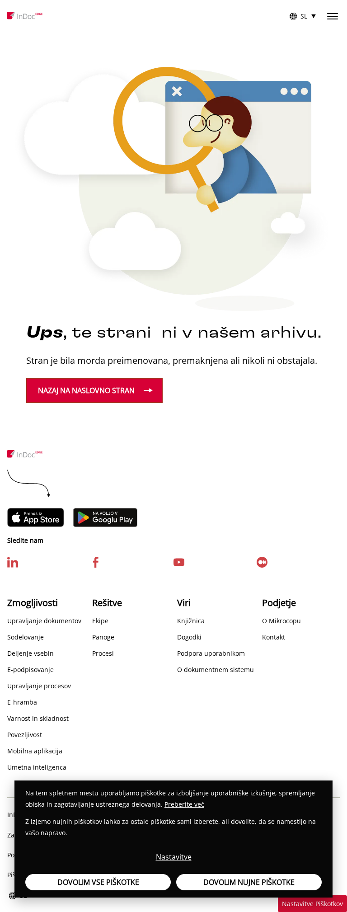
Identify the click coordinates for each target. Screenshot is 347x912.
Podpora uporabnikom (211, 653)
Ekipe (100, 620)
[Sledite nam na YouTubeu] (179, 561)
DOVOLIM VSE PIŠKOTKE (98, 882)
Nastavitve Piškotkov (312, 903)
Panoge (103, 637)
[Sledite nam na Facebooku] (95, 561)
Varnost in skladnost (38, 718)
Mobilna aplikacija (34, 751)
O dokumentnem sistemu (215, 669)
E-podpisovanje (30, 669)
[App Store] (35, 517)
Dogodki (189, 637)
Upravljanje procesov (39, 686)
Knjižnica (191, 620)
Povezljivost (24, 734)
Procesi (103, 653)
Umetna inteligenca (36, 767)
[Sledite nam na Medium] (262, 561)
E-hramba (22, 702)
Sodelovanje (25, 637)
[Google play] (105, 517)
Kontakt (273, 637)
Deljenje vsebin (30, 653)
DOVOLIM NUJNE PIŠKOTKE (249, 882)
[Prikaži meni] (333, 16)
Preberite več (184, 804)
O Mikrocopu (281, 620)
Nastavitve (174, 857)
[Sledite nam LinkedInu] (12, 561)
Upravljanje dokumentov (44, 620)
